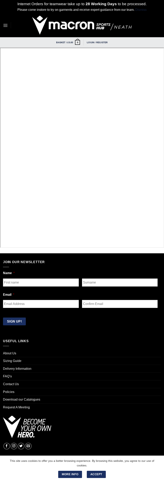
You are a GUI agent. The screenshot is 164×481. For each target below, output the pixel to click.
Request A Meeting (16, 407)
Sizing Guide (12, 361)
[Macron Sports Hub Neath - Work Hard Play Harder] (82, 25)
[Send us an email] (28, 446)
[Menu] (5, 25)
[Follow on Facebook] (6, 446)
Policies (8, 392)
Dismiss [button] (141, 9)
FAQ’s (7, 376)
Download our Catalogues (21, 399)
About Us (9, 353)
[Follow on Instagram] (14, 446)
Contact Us (11, 384)
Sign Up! (14, 321)
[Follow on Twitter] (21, 446)
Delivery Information (17, 368)
